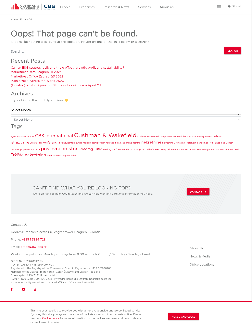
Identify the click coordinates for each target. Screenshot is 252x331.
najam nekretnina (131, 143)
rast (157, 149)
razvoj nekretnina (169, 149)
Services (144, 7)
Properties (86, 7)
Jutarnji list (36, 143)
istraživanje (20, 142)
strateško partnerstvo (208, 149)
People (65, 7)
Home (14, 19)
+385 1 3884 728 (33, 239)
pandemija (202, 143)
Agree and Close (184, 316)
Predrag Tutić (91, 149)
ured (49, 155)
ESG (189, 136)
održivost (191, 143)
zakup (74, 155)
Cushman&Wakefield (148, 136)
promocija (136, 149)
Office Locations (202, 264)
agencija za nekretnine (22, 136)
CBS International (54, 135)
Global (236, 6)
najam (118, 143)
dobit (183, 136)
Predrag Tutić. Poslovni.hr (116, 149)
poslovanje (16, 149)
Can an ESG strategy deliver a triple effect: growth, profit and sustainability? (67, 67)
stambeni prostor (187, 149)
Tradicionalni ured (229, 149)
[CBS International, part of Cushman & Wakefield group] (33, 5)
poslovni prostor (31, 149)
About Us (166, 7)
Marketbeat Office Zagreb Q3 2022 (37, 76)
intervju (218, 136)
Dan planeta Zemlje (170, 136)
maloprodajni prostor (94, 143)
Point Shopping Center (221, 143)
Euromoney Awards (202, 136)
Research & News (116, 7)
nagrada (110, 143)
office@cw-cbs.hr (33, 247)
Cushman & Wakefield (105, 135)
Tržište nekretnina (28, 154)
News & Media (200, 256)
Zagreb (66, 155)
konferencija (51, 142)
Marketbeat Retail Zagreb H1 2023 (36, 72)
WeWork (57, 155)
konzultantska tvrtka (71, 143)
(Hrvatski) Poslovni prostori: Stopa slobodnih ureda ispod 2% (56, 85)
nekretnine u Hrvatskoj (173, 143)
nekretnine (151, 142)
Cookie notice (50, 318)
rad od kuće (148, 149)
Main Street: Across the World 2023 (37, 81)
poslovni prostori (60, 148)
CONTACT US (198, 192)
